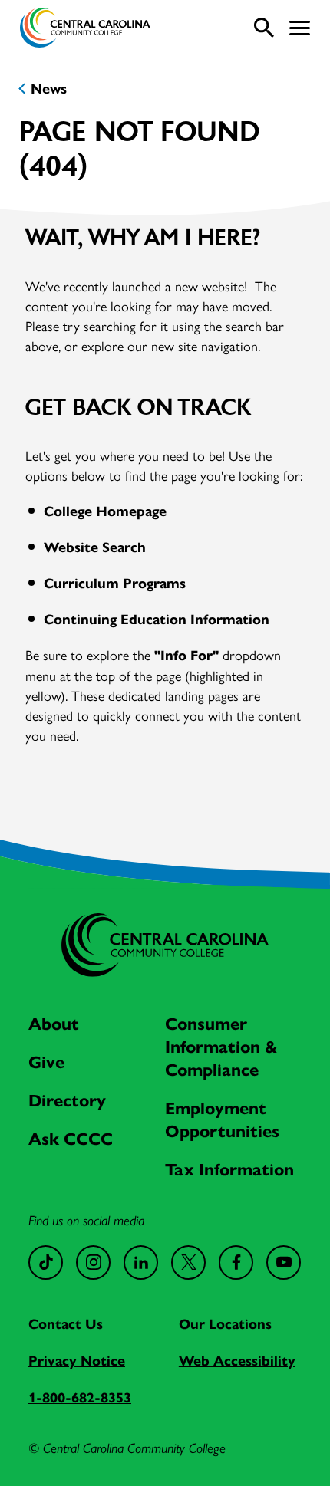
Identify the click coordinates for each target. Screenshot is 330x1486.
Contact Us (65, 1324)
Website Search (97, 547)
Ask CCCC (70, 1139)
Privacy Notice (76, 1361)
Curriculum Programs (115, 583)
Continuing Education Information (158, 619)
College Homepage (105, 511)
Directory (67, 1100)
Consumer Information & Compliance (221, 1047)
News (49, 89)
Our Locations (225, 1324)
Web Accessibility (237, 1361)
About (53, 1024)
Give (46, 1062)
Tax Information (229, 1169)
